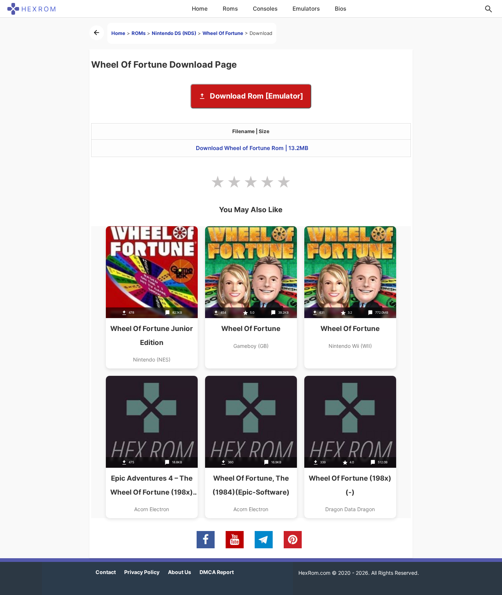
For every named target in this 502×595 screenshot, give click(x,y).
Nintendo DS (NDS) (174, 33)
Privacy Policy (141, 572)
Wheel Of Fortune (222, 33)
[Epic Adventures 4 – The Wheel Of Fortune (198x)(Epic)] (152, 447)
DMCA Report (217, 572)
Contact (106, 572)
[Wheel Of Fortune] (251, 297)
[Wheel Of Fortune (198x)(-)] (350, 447)
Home (200, 8)
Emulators (306, 8)
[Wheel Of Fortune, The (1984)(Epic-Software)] (251, 447)
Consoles (265, 8)
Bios (340, 8)
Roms (230, 8)
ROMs (139, 33)
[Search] (488, 9)
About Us (179, 572)
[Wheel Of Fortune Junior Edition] (152, 297)
